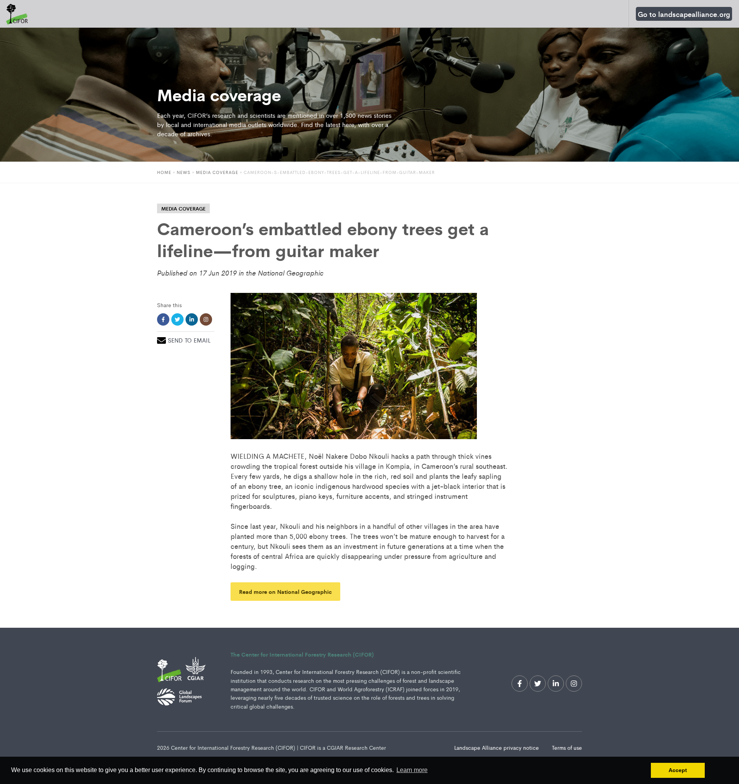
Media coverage (217, 172)
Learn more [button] (412, 770)
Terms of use (567, 747)
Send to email (189, 340)
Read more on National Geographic (285, 591)
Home (164, 172)
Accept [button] (678, 770)
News (184, 172)
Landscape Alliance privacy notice (497, 747)
